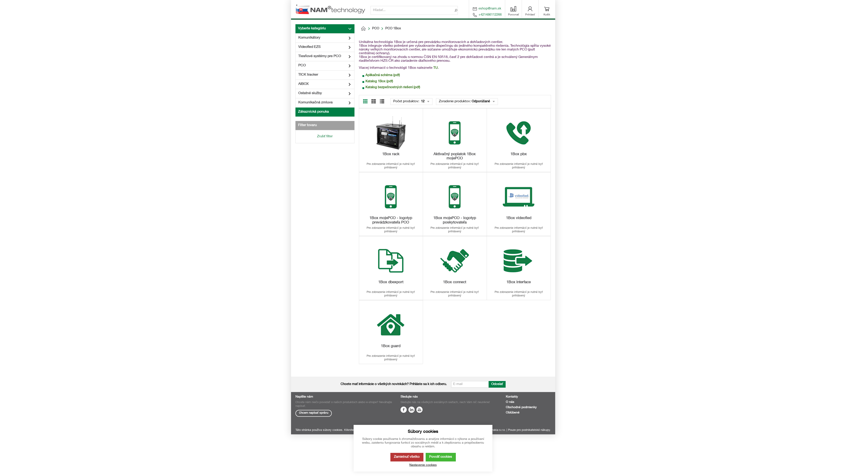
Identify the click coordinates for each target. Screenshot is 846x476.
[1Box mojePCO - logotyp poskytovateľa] (454, 197)
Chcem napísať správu (313, 413)
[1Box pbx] (518, 133)
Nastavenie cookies (423, 465)
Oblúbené (512, 412)
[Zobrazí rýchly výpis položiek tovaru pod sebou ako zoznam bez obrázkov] (382, 101)
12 (422, 101)
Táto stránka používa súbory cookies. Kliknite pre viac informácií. (337, 430)
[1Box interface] (518, 260)
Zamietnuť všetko (407, 457)
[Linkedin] (411, 410)
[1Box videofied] (518, 197)
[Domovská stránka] (363, 28)
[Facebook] (404, 410)
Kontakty (512, 396)
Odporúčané (481, 101)
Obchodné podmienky (521, 407)
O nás (510, 402)
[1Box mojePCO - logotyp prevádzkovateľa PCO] (390, 197)
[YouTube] (419, 410)
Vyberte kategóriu (312, 28)
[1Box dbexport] (390, 260)
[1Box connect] (454, 260)
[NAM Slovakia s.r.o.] (331, 9)
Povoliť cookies (440, 457)
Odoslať (497, 384)
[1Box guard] (390, 325)
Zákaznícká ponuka (313, 112)
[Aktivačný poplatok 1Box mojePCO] (454, 133)
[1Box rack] (390, 133)
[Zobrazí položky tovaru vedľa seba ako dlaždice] (374, 101)
